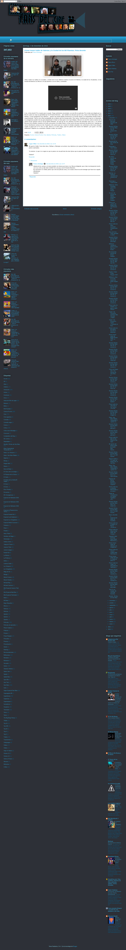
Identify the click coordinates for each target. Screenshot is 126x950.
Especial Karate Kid (9, 514)
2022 (109, 104)
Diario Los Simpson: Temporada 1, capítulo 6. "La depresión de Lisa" (15, 113)
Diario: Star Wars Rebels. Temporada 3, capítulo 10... (113, 467)
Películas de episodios (10, 625)
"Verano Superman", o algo (118, 919)
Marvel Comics (8, 577)
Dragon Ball (7, 463)
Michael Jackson (8, 585)
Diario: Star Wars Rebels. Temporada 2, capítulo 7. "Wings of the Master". (15, 103)
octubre (111, 603)
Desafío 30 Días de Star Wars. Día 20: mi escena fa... (113, 294)
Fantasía (6, 525)
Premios (6, 641)
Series (5, 666)
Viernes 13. (7, 756)
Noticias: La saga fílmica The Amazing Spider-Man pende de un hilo (14, 238)
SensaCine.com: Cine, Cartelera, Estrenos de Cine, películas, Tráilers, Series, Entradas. (114, 882)
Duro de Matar (7, 469)
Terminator (6, 709)
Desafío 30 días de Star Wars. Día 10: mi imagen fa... (113, 413)
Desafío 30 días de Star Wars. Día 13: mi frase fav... (113, 386)
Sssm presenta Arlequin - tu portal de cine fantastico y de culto (115, 910)
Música (6, 606)
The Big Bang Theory (9, 718)
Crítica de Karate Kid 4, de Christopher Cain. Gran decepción (15, 285)
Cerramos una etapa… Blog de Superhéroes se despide (114, 659)
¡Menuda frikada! (113, 916)
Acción (32, 135)
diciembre (112, 117)
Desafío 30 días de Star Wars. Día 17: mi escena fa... (113, 351)
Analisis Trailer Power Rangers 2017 (113, 273)
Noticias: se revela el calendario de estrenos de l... (113, 175)
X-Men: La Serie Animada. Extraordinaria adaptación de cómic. (15, 313)
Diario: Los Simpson (9, 452)
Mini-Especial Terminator (10, 595)
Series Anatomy (112, 68)
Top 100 (6, 726)
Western (6, 761)
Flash (5, 528)
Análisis (6, 387)
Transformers (7, 739)
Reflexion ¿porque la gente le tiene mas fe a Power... (113, 246)
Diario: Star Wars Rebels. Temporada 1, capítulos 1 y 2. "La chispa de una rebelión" (15, 151)
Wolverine (6, 764)
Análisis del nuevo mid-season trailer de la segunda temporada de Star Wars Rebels (11, 66)
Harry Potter (7, 533)
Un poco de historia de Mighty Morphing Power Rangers (112, 196)
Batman (6, 403)
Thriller (5, 720)
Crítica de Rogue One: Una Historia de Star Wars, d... (113, 372)
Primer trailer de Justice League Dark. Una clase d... (113, 552)
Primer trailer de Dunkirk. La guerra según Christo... (113, 307)
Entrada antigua (96, 209)
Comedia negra (8, 422)
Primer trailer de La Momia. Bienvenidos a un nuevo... (113, 489)
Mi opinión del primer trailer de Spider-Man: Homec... (113, 446)
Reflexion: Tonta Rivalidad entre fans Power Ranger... (113, 187)
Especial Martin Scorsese (10, 522)
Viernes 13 (6, 753)
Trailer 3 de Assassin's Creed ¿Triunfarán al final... (113, 322)
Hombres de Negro (9, 536)
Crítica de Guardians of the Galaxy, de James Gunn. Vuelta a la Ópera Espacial (15, 190)
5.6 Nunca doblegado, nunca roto (118, 786)
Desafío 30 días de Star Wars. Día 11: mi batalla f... (113, 399)
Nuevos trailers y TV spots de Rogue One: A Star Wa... (113, 461)
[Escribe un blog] (37, 132)
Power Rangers (8, 636)
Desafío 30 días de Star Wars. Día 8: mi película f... (113, 433)
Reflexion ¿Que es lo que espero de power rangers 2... (113, 280)
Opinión (49, 135)
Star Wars (6, 685)
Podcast (6, 630)
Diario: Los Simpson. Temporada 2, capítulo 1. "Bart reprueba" (15, 304)
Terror (5, 712)
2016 (109, 115)
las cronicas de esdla (114, 783)
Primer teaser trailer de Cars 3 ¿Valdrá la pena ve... (113, 558)
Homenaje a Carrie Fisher (113, 181)
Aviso (5, 398)
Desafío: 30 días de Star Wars (12, 444)
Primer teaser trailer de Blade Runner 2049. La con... (113, 337)
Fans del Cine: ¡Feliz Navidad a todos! (113, 233)
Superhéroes (7, 696)
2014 (109, 629)
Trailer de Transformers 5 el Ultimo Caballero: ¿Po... (113, 496)
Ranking (6, 649)
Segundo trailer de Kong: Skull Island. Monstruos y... (113, 538)
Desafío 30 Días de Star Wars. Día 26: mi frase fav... (113, 213)
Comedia (6, 419)
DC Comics (7, 438)
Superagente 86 (8, 693)
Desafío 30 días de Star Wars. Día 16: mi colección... (113, 358)
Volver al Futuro (8, 758)
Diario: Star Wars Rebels (10, 455)
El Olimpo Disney (113, 732)
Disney (5, 460)
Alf (4, 381)
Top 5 (5, 734)
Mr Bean (6, 600)
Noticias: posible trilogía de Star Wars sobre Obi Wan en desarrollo (15, 217)
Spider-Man (7, 677)
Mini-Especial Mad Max (10, 592)
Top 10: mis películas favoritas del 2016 (113, 122)
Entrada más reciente (31, 209)
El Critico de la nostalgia (10, 471)
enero (111, 624)
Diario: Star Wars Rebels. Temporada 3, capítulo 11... (113, 419)
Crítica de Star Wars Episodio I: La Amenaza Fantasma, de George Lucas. (15, 247)
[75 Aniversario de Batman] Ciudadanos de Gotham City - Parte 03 (114, 676)
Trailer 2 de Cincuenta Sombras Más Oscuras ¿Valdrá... (113, 314)
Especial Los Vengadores (10, 520)
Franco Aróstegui (38, 163)
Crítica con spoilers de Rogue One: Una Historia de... (113, 205)
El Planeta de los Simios (10, 474)
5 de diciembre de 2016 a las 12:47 (55, 163)
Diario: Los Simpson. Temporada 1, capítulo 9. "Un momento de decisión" (15, 353)
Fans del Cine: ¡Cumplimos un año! (15, 92)
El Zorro (6, 484)
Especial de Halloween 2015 (11, 502)
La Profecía (7, 558)
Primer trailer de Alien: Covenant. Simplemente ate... (113, 226)
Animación (6, 389)
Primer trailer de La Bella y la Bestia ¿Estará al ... (113, 525)
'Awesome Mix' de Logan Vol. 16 (15, 75)
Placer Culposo (8, 627)
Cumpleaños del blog (9, 436)
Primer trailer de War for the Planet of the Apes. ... (113, 439)
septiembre (112, 605)
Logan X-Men (32, 143)
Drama (5, 466)
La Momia (6, 555)
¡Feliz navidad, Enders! (114, 718)
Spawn (5, 674)
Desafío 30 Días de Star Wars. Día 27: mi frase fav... (113, 168)
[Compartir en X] (39, 132)
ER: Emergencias (8, 495)
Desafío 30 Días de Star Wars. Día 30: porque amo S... (113, 129)
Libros (5, 560)
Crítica (5, 428)
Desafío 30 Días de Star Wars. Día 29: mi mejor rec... (113, 137)
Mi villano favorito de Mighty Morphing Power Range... (112, 160)
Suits (5, 688)
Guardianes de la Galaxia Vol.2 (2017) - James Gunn (118, 765)
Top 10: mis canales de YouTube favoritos (112, 592)
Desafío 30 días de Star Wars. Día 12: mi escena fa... (113, 393)
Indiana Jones (7, 541)
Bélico (5, 406)
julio (110, 610)
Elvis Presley (7, 489)
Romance (6, 660)
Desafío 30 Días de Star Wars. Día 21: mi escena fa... (113, 287)
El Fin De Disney (113, 716)
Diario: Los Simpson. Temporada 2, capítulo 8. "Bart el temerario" (15, 295)
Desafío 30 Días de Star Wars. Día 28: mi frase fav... (113, 152)
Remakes (6, 657)
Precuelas (6, 638)
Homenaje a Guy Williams (14, 120)
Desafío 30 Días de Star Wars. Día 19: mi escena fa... (113, 301)
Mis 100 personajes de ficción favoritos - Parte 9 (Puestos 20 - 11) (15, 323)
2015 (109, 627)
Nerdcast (110, 841)
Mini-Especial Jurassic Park (11, 588)
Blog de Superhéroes (114, 656)
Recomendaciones (9, 652)
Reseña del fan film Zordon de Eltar (113, 143)
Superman (6, 698)
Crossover (6, 433)
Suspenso (6, 707)
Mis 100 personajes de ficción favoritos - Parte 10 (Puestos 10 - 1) (15, 84)
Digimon (6, 458)
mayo (111, 614)
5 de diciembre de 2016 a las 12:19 (46, 143)
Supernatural (7, 701)
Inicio (65, 209)
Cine (45, 135)
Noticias (6, 608)
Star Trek (6, 682)
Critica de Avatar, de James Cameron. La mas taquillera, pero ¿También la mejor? (11, 258)
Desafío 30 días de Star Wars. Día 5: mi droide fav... (113, 504)
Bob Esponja (7, 408)
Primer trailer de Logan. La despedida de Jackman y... (113, 565)
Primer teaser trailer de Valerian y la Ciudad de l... (113, 545)
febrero (111, 621)
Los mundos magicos (114, 803)
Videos (64, 135)
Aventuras (6, 395)
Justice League (8, 550)
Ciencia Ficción (39, 135)
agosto (111, 607)
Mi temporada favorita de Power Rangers (112, 254)
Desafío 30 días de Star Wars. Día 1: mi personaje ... (113, 585)
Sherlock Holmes (8, 668)
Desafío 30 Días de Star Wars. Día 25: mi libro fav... (113, 219)
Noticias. (6, 611)
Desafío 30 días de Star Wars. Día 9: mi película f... (113, 426)
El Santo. (6, 477)
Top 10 (5, 723)
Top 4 (5, 731)
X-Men (5, 767)
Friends (6, 530)
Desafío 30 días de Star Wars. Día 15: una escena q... (113, 365)
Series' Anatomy (112, 890)
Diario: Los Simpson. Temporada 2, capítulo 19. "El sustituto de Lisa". (15, 333)
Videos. (6, 748)
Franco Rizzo (111, 62)
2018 (109, 111)
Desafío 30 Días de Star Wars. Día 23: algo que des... (113, 261)
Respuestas (34, 160)
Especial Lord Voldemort (10, 517)
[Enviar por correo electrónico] (35, 132)
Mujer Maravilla (8, 603)
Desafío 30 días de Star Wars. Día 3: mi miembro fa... (113, 572)
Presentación (7, 644)
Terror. (5, 715)
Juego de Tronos (8, 544)
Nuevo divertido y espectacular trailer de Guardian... (113, 517)
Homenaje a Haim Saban (113, 147)
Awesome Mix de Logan (10, 400)
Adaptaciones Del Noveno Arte (113, 640)
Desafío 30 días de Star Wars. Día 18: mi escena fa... (113, 345)
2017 (109, 113)
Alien (5, 384)
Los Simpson (7, 566)
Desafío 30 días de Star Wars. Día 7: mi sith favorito (113, 454)
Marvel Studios (8, 580)
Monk (5, 597)
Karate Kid (6, 552)
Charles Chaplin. (112, 642)
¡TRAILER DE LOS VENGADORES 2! (15, 208)
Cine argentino (7, 417)
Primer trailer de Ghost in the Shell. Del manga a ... (113, 532)
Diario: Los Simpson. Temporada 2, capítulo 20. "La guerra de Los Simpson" (15, 140)
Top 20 (5, 728)
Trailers (59, 135)
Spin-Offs (6, 679)
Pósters (6, 633)
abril (110, 617)
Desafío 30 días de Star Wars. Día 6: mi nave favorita (113, 474)
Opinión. (6, 619)
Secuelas (6, 663)
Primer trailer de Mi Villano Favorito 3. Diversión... (113, 330)
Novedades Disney (113, 856)
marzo (111, 619)
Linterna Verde (7, 563)
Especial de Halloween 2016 (11, 506)
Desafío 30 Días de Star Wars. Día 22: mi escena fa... (113, 267)
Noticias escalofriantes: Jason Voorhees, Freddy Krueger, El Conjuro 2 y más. (12, 228)
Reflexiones (7, 655)
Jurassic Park (7, 547)
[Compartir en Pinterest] (42, 132)
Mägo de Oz (7, 571)
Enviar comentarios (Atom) (67, 214)
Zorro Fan (110, 71)
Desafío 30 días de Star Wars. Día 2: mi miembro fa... (113, 578)
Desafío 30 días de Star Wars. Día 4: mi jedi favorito (113, 510)
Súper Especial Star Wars (11, 690)
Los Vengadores (8, 569)
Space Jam (7, 671)
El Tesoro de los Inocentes (112, 760)
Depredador (7, 441)
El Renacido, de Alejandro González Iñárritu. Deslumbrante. (15, 131)
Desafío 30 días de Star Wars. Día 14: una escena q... (113, 380)
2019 (109, 108)
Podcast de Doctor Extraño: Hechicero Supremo (112, 481)
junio (110, 612)
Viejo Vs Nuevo (8, 750)
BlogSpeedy (111, 672)
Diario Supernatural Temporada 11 (9, 449)
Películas (53, 135)
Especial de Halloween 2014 (11, 497)
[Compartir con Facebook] (41, 132)
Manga (5, 574)
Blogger (75, 946)
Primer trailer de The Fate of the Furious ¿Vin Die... (113, 406)
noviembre (112, 600)
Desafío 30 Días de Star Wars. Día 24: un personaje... (113, 239)
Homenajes (7, 539)
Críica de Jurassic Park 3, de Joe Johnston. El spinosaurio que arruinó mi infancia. (12, 364)
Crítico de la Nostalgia (9, 430)
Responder (32, 157)
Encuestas (6, 492)
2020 (109, 106)
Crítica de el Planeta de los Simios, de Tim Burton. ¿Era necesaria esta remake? (15, 343)
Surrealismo (7, 704)
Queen (5, 647)
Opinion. (6, 616)
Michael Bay (7, 582)
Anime (5, 392)
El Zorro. (6, 487)
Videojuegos (7, 742)
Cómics (6, 425)
